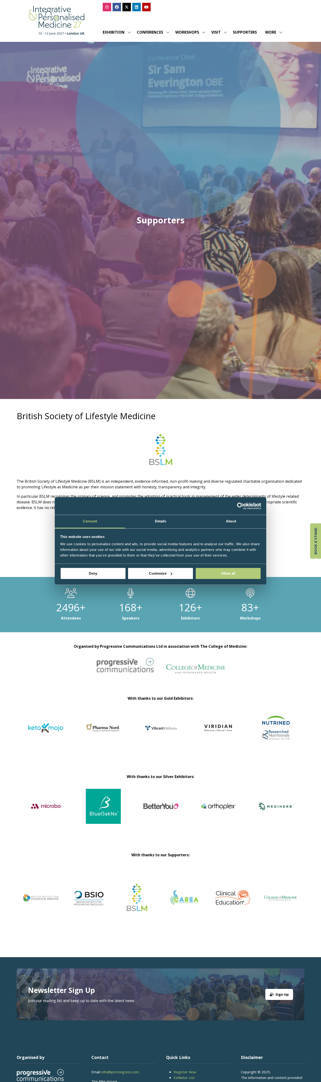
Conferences (150, 32)
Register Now (185, 1072)
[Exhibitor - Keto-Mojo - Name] (218, 733)
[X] (126, 7)
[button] (272, 32)
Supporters (245, 32)
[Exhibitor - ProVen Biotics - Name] (245, 812)
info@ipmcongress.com (120, 1072)
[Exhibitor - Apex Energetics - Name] (103, 733)
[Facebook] (117, 7)
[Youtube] (146, 7)
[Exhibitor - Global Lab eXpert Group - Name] (130, 812)
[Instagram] (107, 7)
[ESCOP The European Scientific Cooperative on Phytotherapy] (232, 898)
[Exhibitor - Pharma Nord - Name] (276, 733)
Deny (93, 573)
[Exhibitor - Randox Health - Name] (46, 733)
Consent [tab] (90, 521)
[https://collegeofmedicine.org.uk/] (195, 672)
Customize (158, 573)
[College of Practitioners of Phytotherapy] (41, 898)
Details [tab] (160, 521)
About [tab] (231, 521)
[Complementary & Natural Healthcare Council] (88, 898)
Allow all (228, 573)
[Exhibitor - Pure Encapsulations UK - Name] (161, 733)
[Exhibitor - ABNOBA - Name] (73, 812)
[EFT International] (184, 898)
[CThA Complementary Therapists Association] (136, 898)
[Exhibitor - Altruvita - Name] (188, 812)
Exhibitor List (184, 1077)
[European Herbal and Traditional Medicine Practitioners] (280, 898)
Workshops (187, 32)
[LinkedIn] (136, 7)
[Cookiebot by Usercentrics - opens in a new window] (240, 505)
